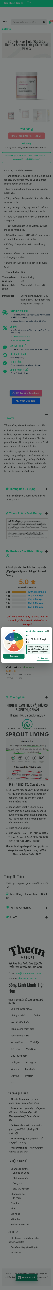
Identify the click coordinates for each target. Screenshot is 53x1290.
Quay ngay (14, 656)
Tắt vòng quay (43, 658)
